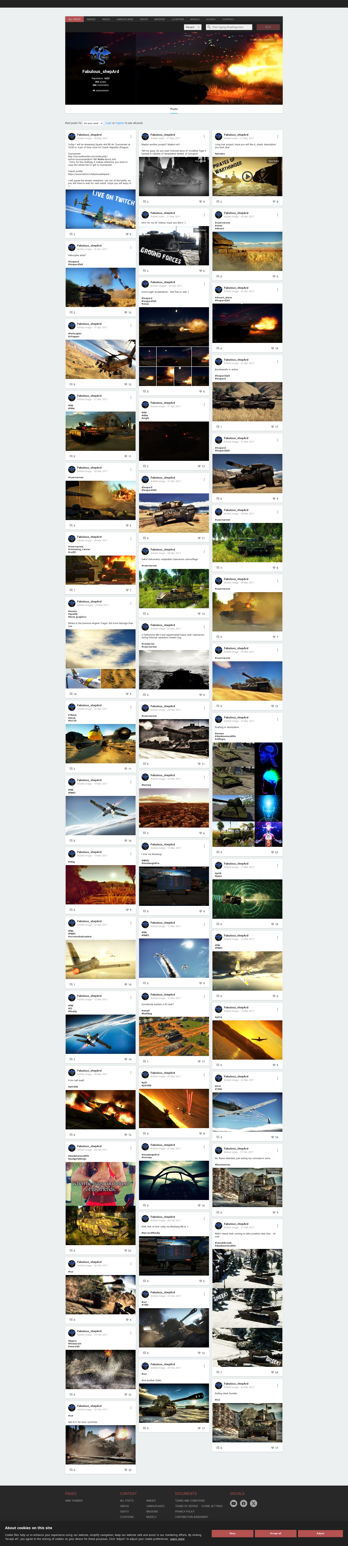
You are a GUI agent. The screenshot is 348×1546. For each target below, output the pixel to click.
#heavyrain (74, 1343)
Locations (178, 19)
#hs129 (72, 720)
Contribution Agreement (191, 1517)
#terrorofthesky (151, 1233)
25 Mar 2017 (102, 605)
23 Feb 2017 (100, 1409)
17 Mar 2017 (247, 867)
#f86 (70, 789)
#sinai (145, 303)
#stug (71, 861)
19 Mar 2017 (100, 783)
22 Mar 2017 (100, 709)
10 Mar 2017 (247, 1011)
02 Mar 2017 (247, 1080)
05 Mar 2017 (100, 1074)
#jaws (218, 876)
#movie (72, 611)
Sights (144, 19)
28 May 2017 (101, 138)
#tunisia (146, 785)
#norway (147, 1157)
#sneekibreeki (223, 1243)
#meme (219, 733)
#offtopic (220, 739)
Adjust (320, 1533)
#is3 (70, 1415)
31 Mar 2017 (100, 399)
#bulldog (147, 1013)
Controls (228, 19)
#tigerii (72, 1341)
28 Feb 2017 (100, 1149)
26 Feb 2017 (100, 1265)
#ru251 (72, 552)
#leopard (73, 261)
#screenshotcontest (79, 936)
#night (145, 418)
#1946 (218, 1089)
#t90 (70, 405)
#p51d (218, 1017)
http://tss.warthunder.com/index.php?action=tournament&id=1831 (88, 158)
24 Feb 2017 (100, 1334)
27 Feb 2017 (246, 1152)
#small (146, 1010)
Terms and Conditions (190, 1500)
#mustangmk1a (150, 863)
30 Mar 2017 (100, 471)
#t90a (71, 408)
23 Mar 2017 (247, 721)
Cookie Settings (212, 1506)
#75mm (72, 715)
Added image (84, 138)
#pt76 (218, 873)
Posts (174, 109)
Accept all (275, 1533)
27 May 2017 (173, 138)
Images (91, 19)
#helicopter (75, 333)
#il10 (218, 1086)
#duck (71, 718)
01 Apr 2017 (100, 327)
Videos (106, 19)
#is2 (70, 1271)
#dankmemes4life (78, 1156)
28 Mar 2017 (100, 540)
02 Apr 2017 (100, 249)
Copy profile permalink (262, 39)
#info (101, 159)
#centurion (148, 643)
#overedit (73, 1346)
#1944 (145, 1304)
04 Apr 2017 (175, 285)
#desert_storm (223, 297)
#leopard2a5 (75, 264)
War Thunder (74, 1500)
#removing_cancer (79, 549)
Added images (85, 605)
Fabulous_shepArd (89, 134)
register (119, 123)
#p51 (144, 1082)
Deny (232, 1533)
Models (195, 19)
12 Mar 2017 (100, 924)
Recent (190, 27)
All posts (74, 19)
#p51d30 (73, 1086)
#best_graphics (77, 617)
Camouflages (125, 19)
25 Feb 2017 (174, 1296)
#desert (219, 228)
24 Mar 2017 (174, 709)
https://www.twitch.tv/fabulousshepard (88, 174)
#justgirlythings (77, 1158)
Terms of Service (186, 1506)
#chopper (74, 336)
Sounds (211, 19)
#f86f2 (71, 792)
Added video (157, 138)
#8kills (145, 860)
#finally (72, 1011)
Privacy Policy (185, 1511)
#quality (73, 614)
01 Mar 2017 (174, 1148)
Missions (159, 19)
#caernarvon (75, 477)
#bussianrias (222, 1164)
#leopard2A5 (149, 490)
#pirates (220, 153)
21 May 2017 (173, 216)
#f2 (70, 1008)
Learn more (177, 1539)
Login (108, 123)
